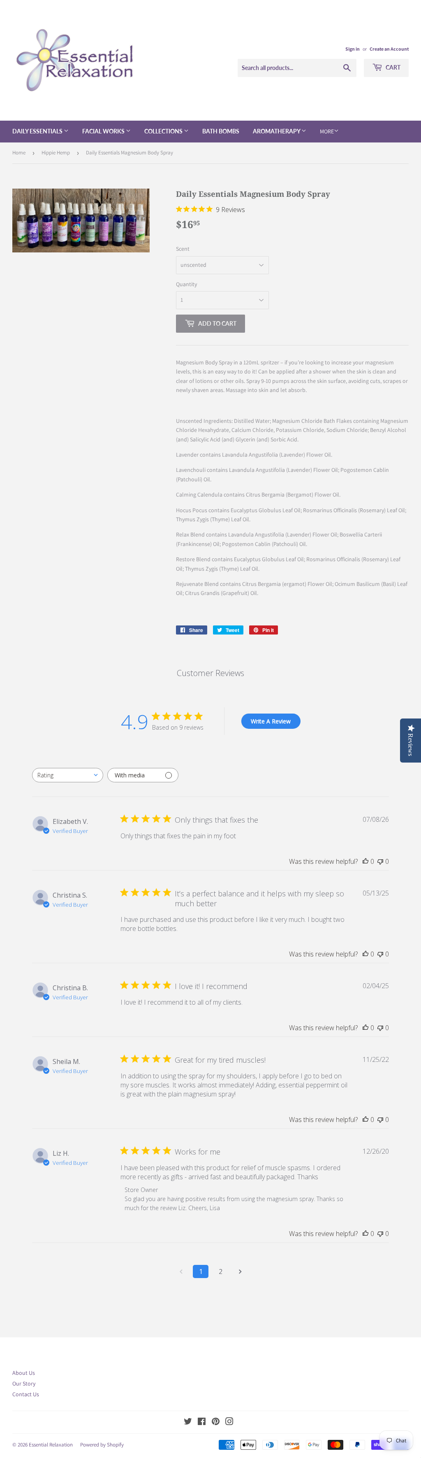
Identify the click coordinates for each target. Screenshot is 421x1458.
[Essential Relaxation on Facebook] (201, 1422)
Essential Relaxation (51, 1444)
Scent (183, 248)
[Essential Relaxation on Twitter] (188, 1422)
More (327, 131)
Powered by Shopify (102, 1444)
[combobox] (67, 775)
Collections (164, 131)
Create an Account (389, 49)
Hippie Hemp (56, 152)
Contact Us (25, 1394)
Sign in (352, 49)
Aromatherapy (277, 131)
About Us (23, 1372)
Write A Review (271, 721)
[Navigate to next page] (240, 1271)
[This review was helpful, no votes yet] (365, 861)
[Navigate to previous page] (181, 1271)
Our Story (23, 1383)
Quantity (186, 284)
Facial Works (104, 131)
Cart (392, 67)
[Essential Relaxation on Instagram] (229, 1422)
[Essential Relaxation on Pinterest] (215, 1422)
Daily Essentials (38, 131)
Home (18, 152)
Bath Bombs (220, 131)
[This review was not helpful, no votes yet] (380, 861)
